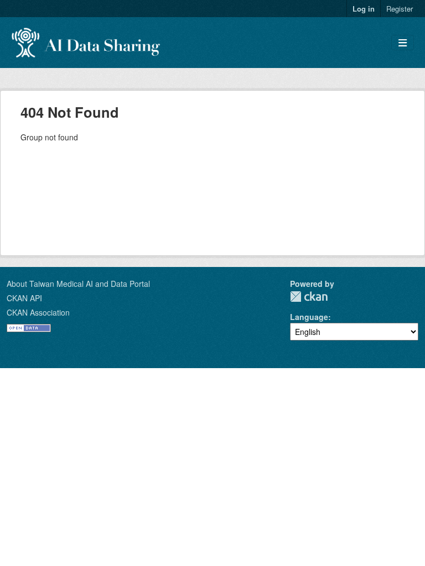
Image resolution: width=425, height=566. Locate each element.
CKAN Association (38, 312)
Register (399, 8)
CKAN (309, 296)
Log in (364, 8)
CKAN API (24, 297)
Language (309, 316)
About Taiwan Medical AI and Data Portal (78, 283)
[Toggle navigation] (402, 43)
